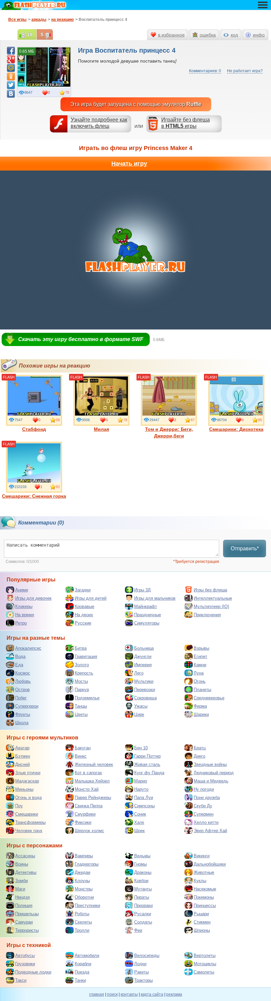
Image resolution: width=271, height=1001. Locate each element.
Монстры (84, 888)
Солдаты (143, 922)
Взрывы (201, 648)
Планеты (202, 689)
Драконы (142, 872)
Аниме (21, 589)
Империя (143, 664)
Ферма (200, 706)
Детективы (25, 872)
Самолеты (204, 972)
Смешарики (26, 814)
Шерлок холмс (89, 830)
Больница (144, 648)
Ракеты (141, 972)
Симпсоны (144, 805)
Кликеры (23, 606)
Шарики (201, 714)
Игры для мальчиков (154, 598)
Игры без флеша (210, 589)
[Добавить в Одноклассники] (11, 76)
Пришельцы (27, 913)
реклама (174, 994)
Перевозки (144, 689)
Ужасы (140, 706)
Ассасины (25, 855)
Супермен (203, 814)
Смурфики (85, 814)
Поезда (82, 972)
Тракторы (143, 980)
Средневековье (209, 697)
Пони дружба (207, 797)
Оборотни (84, 897)
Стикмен (202, 922)
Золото (82, 664)
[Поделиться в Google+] (11, 59)
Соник (140, 814)
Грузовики (25, 963)
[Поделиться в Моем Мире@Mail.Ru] (11, 68)
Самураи (24, 922)
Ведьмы (142, 855)
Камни (200, 664)
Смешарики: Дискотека (236, 429)
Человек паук (28, 830)
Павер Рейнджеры (93, 797)
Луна (199, 673)
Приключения (207, 614)
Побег (21, 697)
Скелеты (83, 922)
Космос (22, 673)
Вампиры (84, 855)
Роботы (82, 913)
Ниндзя (22, 897)
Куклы (200, 880)
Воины (21, 864)
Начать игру (129, 163)
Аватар (22, 747)
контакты (129, 994)
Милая (101, 429)
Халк (139, 822)
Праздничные (147, 614)
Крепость (84, 673)
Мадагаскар (27, 780)
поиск (112, 994)
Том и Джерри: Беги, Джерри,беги (169, 432)
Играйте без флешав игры (185, 123)
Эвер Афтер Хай (210, 830)
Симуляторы (146, 623)
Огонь (200, 681)
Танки (80, 980)
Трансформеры (30, 822)
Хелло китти (206, 822)
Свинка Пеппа (88, 805)
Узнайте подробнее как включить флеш (99, 123)
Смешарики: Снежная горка (34, 496)
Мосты (81, 681)
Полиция (23, 905)
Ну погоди (204, 789)
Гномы (140, 864)
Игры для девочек (33, 598)
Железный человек (94, 764)
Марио (140, 780)
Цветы (81, 714)
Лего (138, 673)
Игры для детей (90, 598)
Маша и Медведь (211, 780)
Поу (19, 805)
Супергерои (26, 706)
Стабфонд (34, 429)
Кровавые (84, 606)
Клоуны (82, 880)
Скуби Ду (203, 805)
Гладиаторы (86, 864)
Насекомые (205, 888)
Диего (199, 756)
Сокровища (145, 697)
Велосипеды (146, 955)
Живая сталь (147, 764)
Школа (21, 722)
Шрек (139, 830)
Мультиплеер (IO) (211, 606)
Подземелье (87, 697)
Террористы (27, 930)
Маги (20, 888)
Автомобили (87, 955)
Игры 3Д (142, 589)
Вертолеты (204, 955)
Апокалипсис (28, 648)
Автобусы (25, 955)
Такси (20, 980)
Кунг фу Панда (149, 772)
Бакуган (83, 747)
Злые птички (27, 772)
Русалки (142, 913)
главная (96, 994)
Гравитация (86, 656)
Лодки (140, 963)
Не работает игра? (245, 71)
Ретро (21, 623)
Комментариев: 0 (205, 71)
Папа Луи (143, 797)
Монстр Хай (86, 789)
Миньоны (24, 789)
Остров (22, 689)
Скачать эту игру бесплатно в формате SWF (80, 339)
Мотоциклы (205, 963)
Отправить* (245, 548)
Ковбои (141, 880)
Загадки (83, 589)
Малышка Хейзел (92, 780)
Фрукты (22, 714)
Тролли (82, 930)
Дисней (22, 764)
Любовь (23, 681)
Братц (200, 747)
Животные (204, 872)
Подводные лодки (33, 972)
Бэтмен (22, 756)
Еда (19, 664)
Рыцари (201, 913)
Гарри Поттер (147, 756)
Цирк (139, 714)
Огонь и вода (28, 797)
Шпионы (202, 930)
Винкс (81, 756)
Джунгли (142, 656)
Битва (81, 648)
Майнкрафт (145, 606)
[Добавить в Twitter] (11, 85)
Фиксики (83, 822)
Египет (200, 656)
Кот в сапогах (88, 772)
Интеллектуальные (213, 598)
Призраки (143, 905)
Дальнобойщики (210, 864)
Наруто (141, 789)
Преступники (87, 905)
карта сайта (152, 994)
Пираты (141, 897)
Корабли (83, 963)
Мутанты (143, 888)
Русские (83, 623)
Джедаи (82, 872)
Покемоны (204, 897)
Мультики (143, 681)
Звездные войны (210, 764)
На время (24, 614)
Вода (20, 656)
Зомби (21, 880)
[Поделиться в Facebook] (11, 51)
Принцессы (205, 905)
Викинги (202, 855)
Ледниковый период (214, 772)
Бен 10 (141, 747)
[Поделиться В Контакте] (11, 94)
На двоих (84, 614)
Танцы (81, 706)
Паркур (82, 689)
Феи (138, 930)
